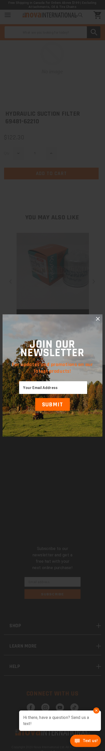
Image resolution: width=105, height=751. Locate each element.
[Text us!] (85, 741)
